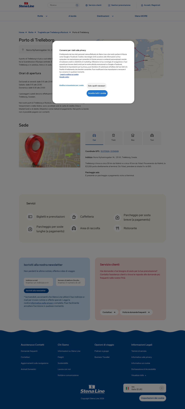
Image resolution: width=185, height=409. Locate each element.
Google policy (64, 77)
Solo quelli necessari (96, 86)
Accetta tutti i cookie (97, 93)
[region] (93, 72)
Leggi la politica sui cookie (69, 75)
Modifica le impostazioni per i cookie (71, 85)
